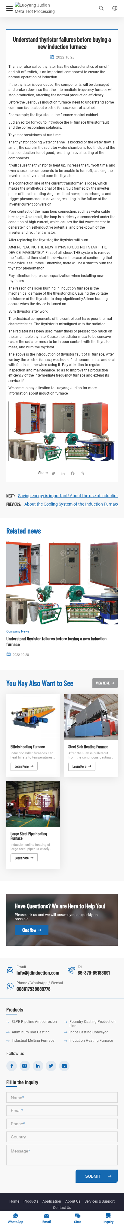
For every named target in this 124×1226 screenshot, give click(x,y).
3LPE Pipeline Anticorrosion (34, 1022)
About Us (72, 1201)
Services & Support (100, 1201)
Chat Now (31, 930)
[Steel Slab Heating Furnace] (91, 717)
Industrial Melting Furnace (33, 1040)
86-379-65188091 (94, 972)
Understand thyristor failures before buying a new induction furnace (56, 641)
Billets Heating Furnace (28, 746)
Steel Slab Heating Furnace (88, 746)
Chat (77, 1218)
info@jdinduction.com (38, 972)
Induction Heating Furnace (91, 1040)
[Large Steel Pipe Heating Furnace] (33, 804)
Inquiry (108, 1218)
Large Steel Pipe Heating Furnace (29, 836)
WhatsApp (15, 1218)
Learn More (24, 766)
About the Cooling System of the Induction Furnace (71, 504)
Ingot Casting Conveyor (89, 1032)
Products (30, 1201)
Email (46, 1218)
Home (14, 1201)
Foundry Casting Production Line (93, 1024)
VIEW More (105, 683)
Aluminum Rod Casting (31, 1032)
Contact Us (62, 1208)
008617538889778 (34, 988)
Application (51, 1201)
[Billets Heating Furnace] (33, 717)
